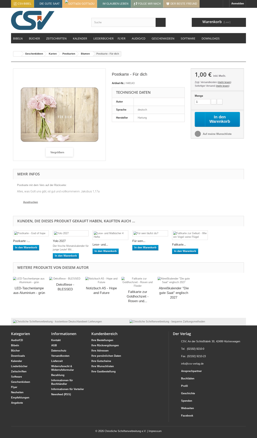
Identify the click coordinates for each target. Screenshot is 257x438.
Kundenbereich (104, 333)
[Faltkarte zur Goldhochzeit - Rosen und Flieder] (137, 282)
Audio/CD (17, 340)
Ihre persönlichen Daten (106, 355)
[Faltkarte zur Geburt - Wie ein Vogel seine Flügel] (190, 235)
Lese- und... (100, 244)
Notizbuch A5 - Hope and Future (101, 290)
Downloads (18, 355)
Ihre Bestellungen (102, 340)
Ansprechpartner (191, 371)
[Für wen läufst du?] (150, 233)
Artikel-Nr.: (118, 83)
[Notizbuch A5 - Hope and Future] (101, 280)
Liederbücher (19, 366)
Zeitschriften (19, 371)
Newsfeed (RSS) (61, 394)
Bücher (15, 350)
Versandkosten (60, 355)
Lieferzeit (57, 361)
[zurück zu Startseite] (17, 53)
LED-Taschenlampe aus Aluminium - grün (29, 290)
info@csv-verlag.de (192, 363)
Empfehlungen (20, 397)
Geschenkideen (20, 381)
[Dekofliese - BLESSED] (65, 278)
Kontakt (56, 340)
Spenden (186, 400)
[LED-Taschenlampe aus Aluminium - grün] (29, 280)
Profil (184, 385)
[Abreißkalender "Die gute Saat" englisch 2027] (174, 280)
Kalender (16, 361)
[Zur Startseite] (226, 3)
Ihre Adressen (100, 350)
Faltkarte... (179, 244)
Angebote (17, 402)
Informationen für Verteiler (67, 389)
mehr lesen (224, 82)
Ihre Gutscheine (101, 361)
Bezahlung (57, 375)
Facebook (187, 415)
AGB (54, 345)
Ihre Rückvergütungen (105, 345)
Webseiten (187, 408)
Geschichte (188, 393)
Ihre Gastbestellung (103, 371)
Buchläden (187, 378)
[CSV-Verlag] (48, 20)
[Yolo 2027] (71, 233)
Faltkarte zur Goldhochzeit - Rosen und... (138, 296)
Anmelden (237, 3)
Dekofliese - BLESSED (65, 287)
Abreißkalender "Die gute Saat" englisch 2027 (174, 292)
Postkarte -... (21, 241)
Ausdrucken (30, 202)
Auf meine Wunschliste (217, 133)
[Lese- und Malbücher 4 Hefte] (110, 235)
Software (16, 376)
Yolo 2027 (59, 241)
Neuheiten (17, 392)
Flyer (14, 387)
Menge (199, 95)
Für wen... (138, 241)
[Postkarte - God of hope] (31, 233)
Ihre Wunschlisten (102, 366)
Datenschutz (58, 350)
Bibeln (15, 345)
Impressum (155, 431)
